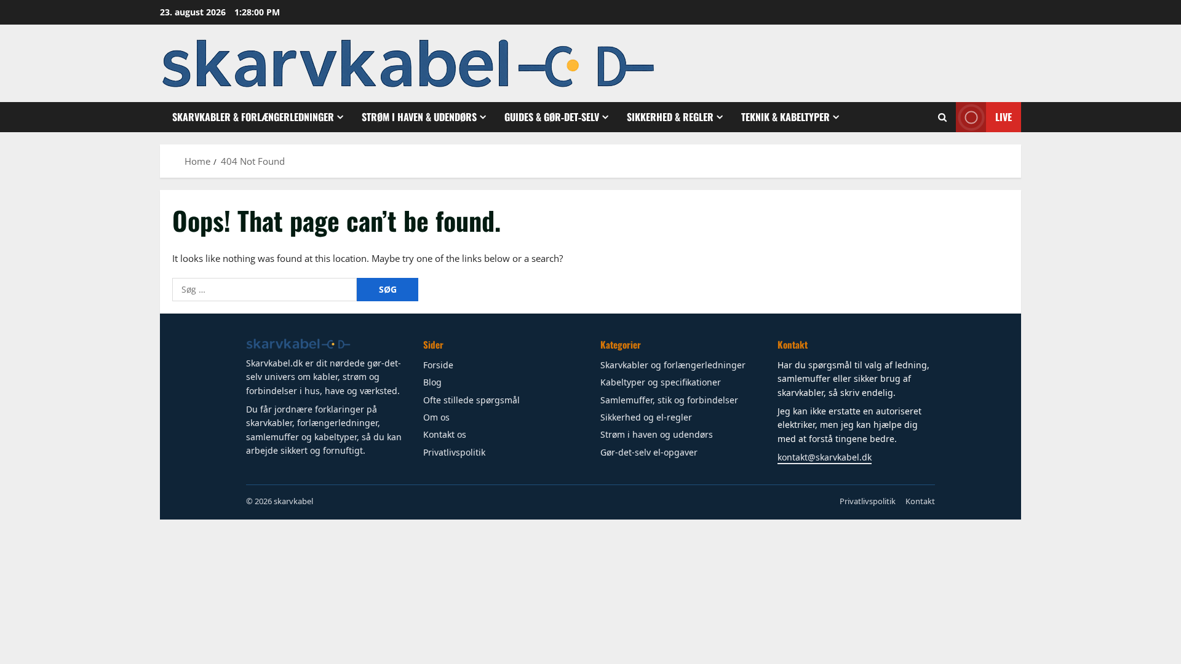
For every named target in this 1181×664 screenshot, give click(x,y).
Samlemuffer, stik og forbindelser (669, 400)
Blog (432, 382)
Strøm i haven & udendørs (419, 116)
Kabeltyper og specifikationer (660, 382)
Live (1003, 116)
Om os (436, 417)
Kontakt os (444, 434)
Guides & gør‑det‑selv (551, 116)
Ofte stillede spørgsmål (471, 400)
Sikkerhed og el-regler (646, 417)
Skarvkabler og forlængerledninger (673, 365)
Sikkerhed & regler (670, 116)
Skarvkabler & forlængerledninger (253, 116)
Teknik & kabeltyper (785, 116)
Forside (438, 365)
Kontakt (920, 501)
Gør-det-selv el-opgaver (649, 452)
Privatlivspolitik (454, 452)
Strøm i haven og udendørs (656, 434)
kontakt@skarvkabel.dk (824, 457)
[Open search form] (942, 117)
